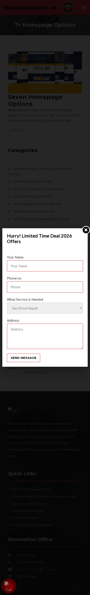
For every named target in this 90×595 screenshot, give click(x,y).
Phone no (14, 278)
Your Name (15, 257)
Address (13, 320)
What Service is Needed (25, 299)
